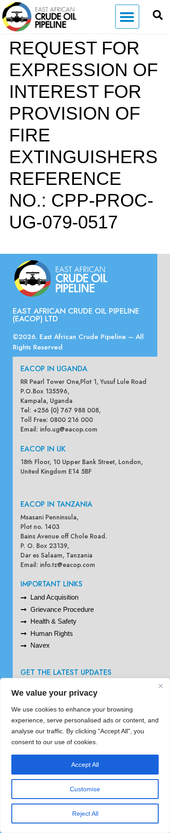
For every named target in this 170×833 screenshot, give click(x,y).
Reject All (85, 813)
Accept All (85, 764)
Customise (85, 789)
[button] (127, 17)
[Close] (160, 685)
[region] (85, 755)
